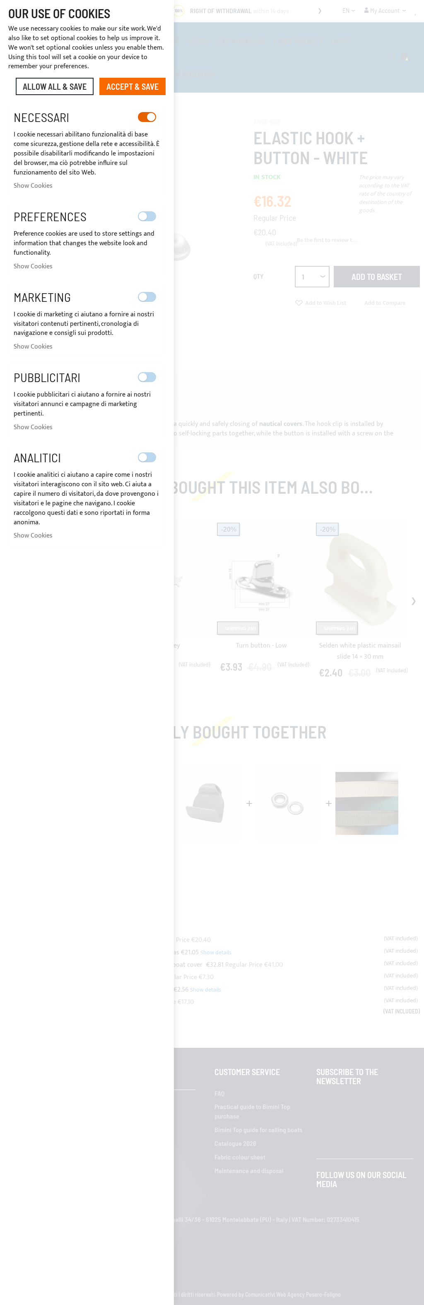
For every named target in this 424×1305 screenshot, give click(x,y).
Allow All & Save (55, 86)
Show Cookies (33, 185)
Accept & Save (132, 86)
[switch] (147, 117)
